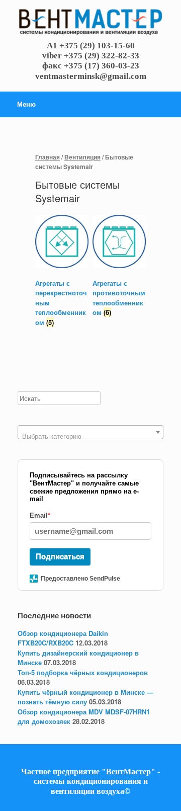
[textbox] (90, 436)
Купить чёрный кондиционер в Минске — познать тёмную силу (85, 697)
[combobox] (90, 432)
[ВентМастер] (90, 23)
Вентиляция (82, 157)
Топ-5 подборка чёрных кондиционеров (83, 672)
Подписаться (60, 556)
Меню (26, 104)
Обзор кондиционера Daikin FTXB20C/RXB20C (63, 638)
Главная (47, 157)
